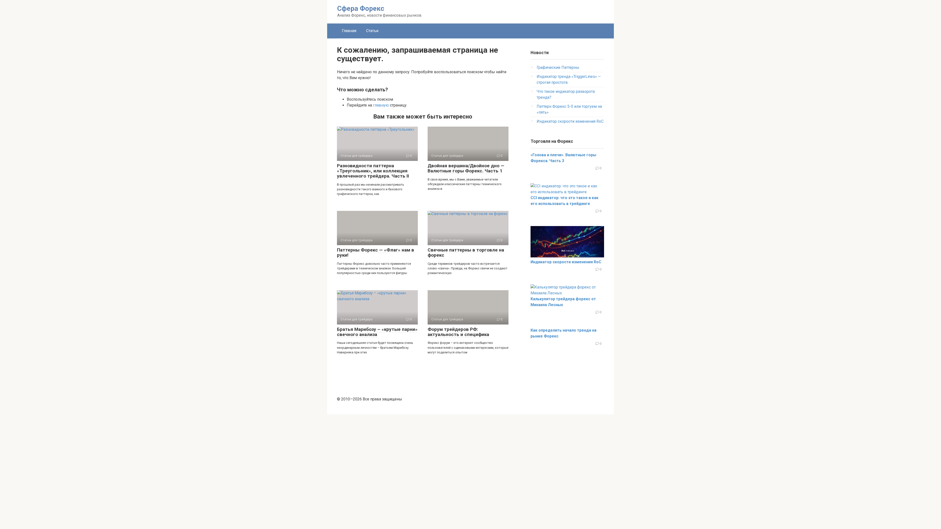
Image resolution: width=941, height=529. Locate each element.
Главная (349, 30)
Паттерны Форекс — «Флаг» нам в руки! (375, 252)
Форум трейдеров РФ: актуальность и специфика (458, 331)
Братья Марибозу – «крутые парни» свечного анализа (377, 331)
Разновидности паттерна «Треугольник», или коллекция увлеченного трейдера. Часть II (373, 171)
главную (381, 105)
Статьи (372, 30)
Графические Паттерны (558, 67)
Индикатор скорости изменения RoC (570, 121)
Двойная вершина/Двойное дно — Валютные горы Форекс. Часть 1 (466, 168)
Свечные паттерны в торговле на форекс (466, 252)
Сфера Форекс (360, 8)
